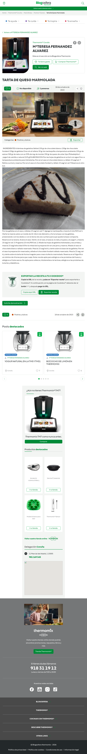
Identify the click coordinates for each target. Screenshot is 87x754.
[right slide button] (82, 379)
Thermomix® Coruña (15, 13)
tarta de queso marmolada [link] (56, 13)
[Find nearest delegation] (4, 3)
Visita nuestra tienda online (42, 8)
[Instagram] (47, 689)
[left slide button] (4, 379)
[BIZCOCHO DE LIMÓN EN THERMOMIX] (64, 343)
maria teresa (28, 13)
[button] (83, 3)
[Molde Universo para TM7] (33, 505)
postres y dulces (39, 13)
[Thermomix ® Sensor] (53, 505)
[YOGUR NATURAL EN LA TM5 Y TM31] (22, 343)
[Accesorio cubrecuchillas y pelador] (33, 467)
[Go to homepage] (43, 3)
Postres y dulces (11, 355)
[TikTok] (55, 689)
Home (4, 13)
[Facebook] (31, 689)
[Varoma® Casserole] (53, 467)
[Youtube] (39, 689)
